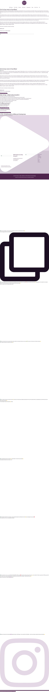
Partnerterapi (23, 7)
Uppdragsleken (29, 7)
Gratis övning (36, 7)
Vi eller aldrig (15, 7)
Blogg (32, 7)
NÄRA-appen (11, 7)
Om (39, 7)
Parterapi (19, 7)
